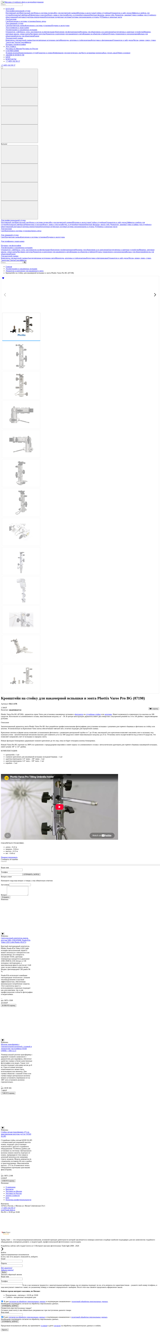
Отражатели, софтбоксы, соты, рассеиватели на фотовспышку (30, 32)
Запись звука (41, 21)
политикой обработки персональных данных (90, 1301)
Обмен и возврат (123, 53)
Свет (7, 21)
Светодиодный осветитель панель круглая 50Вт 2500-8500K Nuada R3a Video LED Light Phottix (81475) (15, 940)
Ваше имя (5, 868)
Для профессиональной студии (18, 11)
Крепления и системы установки (22, 21)
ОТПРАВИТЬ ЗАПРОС (32, 874)
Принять (5, 1330)
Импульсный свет (27, 13)
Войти (4, 1272)
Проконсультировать (9, 857)
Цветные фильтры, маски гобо (102, 15)
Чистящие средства (37, 34)
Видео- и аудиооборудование (78, 15)
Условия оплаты (12, 53)
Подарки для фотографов (16, 44)
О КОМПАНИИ (12, 51)
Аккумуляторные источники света (46, 40)
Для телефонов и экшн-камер (17, 28)
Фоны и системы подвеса (44, 13)
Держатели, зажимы (123, 15)
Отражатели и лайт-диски (121, 13)
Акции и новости (13, 1196)
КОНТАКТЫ (11, 59)
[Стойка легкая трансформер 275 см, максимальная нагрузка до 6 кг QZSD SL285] (17, 1125)
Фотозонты (15, 15)
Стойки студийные (103, 13)
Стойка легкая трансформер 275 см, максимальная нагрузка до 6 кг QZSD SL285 (16, 1134)
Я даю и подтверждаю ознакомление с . (56, 1301)
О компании (10, 1187)
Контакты (9, 1189)
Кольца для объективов (135, 252)
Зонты (17, 42)
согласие (57, 1326)
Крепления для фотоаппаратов (67, 32)
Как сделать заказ (110, 53)
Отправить (5, 897)
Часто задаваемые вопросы (92, 53)
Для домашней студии (14, 23)
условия (44, 1326)
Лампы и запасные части (112, 17)
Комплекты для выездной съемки (19, 40)
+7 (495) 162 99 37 (13, 61)
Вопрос (4, 895)
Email (3, 1259)
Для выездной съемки (14, 38)
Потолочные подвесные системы (58, 17)
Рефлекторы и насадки (38, 15)
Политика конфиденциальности (18, 1200)
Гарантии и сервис (45, 53)
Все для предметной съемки (65, 13)
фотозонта (79, 714)
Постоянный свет (13, 13)
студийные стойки (93, 714)
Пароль (4, 1263)
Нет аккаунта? (6, 1268)
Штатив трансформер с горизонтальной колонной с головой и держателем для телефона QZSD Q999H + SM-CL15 (16, 1047)
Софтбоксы (24, 15)
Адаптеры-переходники (35, 17)
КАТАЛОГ (10, 9)
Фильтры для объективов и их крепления (96, 32)
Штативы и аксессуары (86, 13)
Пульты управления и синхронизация (124, 34)
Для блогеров (11, 19)
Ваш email (5, 1312)
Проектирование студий (28, 53)
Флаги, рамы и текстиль (57, 15)
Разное (36, 36)
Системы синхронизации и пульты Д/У (86, 17)
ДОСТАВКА (11, 47)
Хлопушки (21, 17)
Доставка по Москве (14, 49)
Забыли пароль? (7, 1270)
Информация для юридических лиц (67, 53)
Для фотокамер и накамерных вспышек (21, 30)
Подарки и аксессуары (60, 25)
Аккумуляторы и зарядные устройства (128, 32)
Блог (7, 1198)
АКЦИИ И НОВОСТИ (15, 55)
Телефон (4, 872)
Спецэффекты (25, 42)
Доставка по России (30, 49)
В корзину (154, 709)
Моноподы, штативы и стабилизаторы (75, 40)
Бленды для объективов (24, 36)
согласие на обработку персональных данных (27, 1301)
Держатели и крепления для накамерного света (64, 34)
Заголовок (5, 885)
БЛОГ (8, 57)
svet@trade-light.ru (8, 1210)
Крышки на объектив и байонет (96, 34)
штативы (108, 714)
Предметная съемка (17, 25)
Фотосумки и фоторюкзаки (102, 40)
